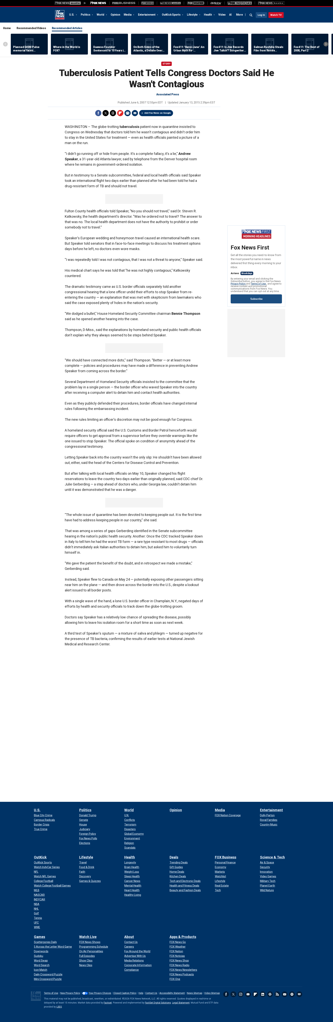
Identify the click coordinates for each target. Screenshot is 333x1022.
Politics (86, 14)
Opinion (115, 14)
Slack (270, 994)
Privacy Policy (238, 283)
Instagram (241, 994)
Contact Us (151, 993)
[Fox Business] (123, 3)
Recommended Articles (67, 28)
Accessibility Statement (172, 993)
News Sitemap (194, 993)
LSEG (59, 1006)
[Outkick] (215, 3)
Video (222, 14)
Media (128, 14)
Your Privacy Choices (100, 993)
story (166, 63)
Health (208, 14)
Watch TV (276, 14)
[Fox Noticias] (240, 3)
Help (141, 993)
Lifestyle (192, 14)
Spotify (292, 994)
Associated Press (167, 94)
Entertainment (147, 14)
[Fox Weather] (195, 3)
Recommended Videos (31, 28)
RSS (277, 994)
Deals (174, 857)
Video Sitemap (212, 993)
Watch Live (88, 937)
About (129, 937)
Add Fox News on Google (158, 113)
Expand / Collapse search (251, 15)
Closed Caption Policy (124, 993)
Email (135, 113)
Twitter (106, 113)
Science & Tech (272, 857)
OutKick (40, 857)
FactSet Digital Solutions (158, 1002)
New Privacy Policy (70, 993)
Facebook (98, 113)
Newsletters (285, 994)
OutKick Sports (171, 14)
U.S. (72, 14)
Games (39, 937)
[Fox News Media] (98, 3)
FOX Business (225, 857)
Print (127, 113)
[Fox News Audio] (170, 3)
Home (7, 28)
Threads (113, 113)
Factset (108, 1002)
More (239, 14)
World (101, 14)
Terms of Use (258, 283)
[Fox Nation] (147, 3)
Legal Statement (181, 1002)
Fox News (59, 14)
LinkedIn (263, 994)
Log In (261, 14)
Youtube (248, 994)
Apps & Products (183, 937)
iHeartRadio (299, 994)
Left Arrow (5, 44)
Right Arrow (326, 44)
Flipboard (120, 113)
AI (230, 14)
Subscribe (256, 298)
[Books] (271, 3)
